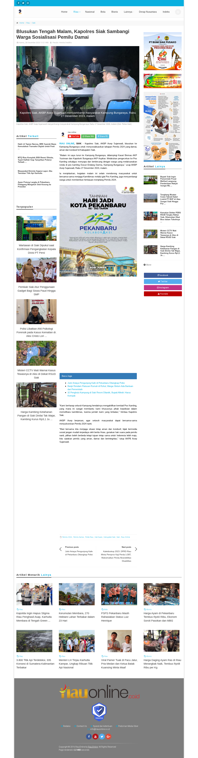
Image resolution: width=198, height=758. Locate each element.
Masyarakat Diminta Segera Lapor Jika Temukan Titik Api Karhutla (35, 172)
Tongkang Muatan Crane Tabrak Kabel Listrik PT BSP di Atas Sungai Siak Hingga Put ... (170, 199)
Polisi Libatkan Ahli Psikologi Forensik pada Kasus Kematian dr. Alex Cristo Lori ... (36, 332)
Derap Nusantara (148, 12)
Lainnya (128, 12)
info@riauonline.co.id (100, 729)
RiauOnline (93, 747)
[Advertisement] (98, 352)
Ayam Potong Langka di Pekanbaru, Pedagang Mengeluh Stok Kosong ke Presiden (34, 184)
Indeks (166, 12)
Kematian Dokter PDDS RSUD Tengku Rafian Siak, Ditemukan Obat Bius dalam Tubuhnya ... (170, 217)
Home (64, 12)
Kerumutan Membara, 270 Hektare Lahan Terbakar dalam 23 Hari (77, 617)
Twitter (164, 281)
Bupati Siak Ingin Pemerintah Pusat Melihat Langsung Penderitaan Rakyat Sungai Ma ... (169, 181)
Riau (75, 12)
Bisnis (114, 12)
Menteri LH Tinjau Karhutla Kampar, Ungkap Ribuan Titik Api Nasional (76, 664)
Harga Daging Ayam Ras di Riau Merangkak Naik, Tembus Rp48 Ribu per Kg (162, 664)
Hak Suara (98, 537)
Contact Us (82, 726)
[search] (178, 12)
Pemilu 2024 (67, 537)
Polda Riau (89, 537)
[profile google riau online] (108, 736)
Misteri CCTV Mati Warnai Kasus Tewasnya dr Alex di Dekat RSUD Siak (36, 374)
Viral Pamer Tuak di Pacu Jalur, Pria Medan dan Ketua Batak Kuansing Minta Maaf (119, 664)
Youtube (164, 294)
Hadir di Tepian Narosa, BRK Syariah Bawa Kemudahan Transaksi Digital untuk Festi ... (37, 146)
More (148, 264)
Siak (33, 23)
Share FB (103, 136)
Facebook (163, 275)
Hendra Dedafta (65, 43)
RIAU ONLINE (66, 143)
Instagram (164, 287)
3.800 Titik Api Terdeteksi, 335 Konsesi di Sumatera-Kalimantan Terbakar (35, 664)
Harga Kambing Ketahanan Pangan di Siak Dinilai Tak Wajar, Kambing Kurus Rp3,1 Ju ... (36, 416)
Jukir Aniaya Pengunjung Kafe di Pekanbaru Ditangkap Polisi (96, 383)
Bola (103, 12)
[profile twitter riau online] (23, 3)
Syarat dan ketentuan (102, 726)
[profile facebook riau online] (18, 3)
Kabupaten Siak (109, 537)
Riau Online (125, 537)
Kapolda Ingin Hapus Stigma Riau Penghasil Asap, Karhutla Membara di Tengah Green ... (34, 617)
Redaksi (66, 726)
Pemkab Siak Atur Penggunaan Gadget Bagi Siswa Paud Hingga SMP (37, 291)
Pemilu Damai (78, 537)
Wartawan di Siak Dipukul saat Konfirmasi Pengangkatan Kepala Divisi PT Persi (36, 249)
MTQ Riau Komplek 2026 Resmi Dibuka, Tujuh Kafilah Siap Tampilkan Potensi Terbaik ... (35, 159)
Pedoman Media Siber (128, 726)
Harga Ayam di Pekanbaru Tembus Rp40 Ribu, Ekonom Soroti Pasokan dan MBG (160, 617)
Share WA (89, 136)
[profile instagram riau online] (28, 3)
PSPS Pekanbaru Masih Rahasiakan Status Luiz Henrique (115, 617)
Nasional (90, 12)
